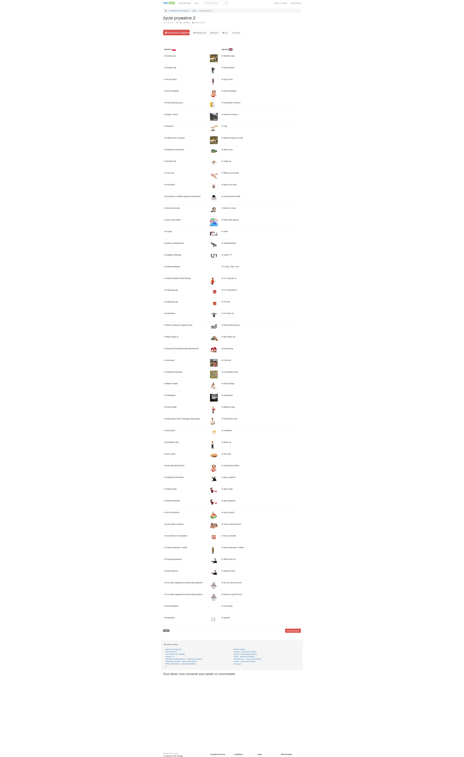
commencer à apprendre (178, 32)
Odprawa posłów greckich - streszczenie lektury (184, 659)
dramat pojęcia (239, 649)
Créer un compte (280, 3)
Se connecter (296, 3)
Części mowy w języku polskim (245, 654)
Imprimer (215, 33)
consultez (236, 33)
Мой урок (237, 663)
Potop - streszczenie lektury (244, 656)
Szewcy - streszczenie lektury (245, 651)
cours (196, 3)
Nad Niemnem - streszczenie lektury (247, 659)
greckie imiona (171, 651)
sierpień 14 (170, 656)
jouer (226, 33)
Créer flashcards (293, 630)
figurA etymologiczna (173, 649)
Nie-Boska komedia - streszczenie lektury (181, 661)
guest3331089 (199, 22)
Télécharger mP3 (200, 33)
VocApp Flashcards (170, 753)
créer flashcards (184, 3)
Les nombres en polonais (175, 654)
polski (166, 630)
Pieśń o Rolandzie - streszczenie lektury (181, 663)
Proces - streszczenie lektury (245, 661)
